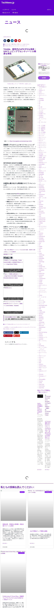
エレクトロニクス (15, 46)
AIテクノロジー (42, 144)
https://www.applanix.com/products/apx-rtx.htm (21, 141)
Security (41, 381)
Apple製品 (41, 172)
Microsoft (41, 319)
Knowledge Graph (43, 305)
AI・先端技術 (42, 127)
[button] (4, 40)
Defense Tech (42, 219)
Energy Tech (42, 241)
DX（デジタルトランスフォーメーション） (43, 228)
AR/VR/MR (41, 179)
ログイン (49, 9)
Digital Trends (42, 221)
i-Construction (42, 278)
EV (39, 245)
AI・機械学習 (42, 129)
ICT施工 (41, 280)
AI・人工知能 (42, 125)
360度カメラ (42, 90)
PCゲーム (41, 357)
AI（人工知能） (42, 132)
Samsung (41, 374)
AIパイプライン (42, 145)
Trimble (6, 46)
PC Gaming (41, 345)
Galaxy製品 (41, 258)
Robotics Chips (42, 366)
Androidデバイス (43, 162)
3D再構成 (41, 98)
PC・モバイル (42, 350)
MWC (40, 329)
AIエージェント (42, 137)
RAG (40, 362)
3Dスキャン (41, 93)
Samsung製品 (42, 379)
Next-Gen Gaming (43, 332)
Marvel (40, 315)
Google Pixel (42, 266)
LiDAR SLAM (42, 312)
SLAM (40, 382)
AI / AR (40, 107)
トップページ (6, 9)
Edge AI (41, 234)
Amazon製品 (42, 159)
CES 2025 (41, 211)
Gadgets (41, 256)
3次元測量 (41, 100)
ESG (40, 243)
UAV (9, 46)
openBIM (41, 339)
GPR (40, 271)
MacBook (41, 313)
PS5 (40, 359)
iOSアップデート (43, 285)
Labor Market (42, 307)
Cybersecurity (42, 218)
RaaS (40, 361)
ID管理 (40, 282)
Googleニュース (42, 268)
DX (39, 224)
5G (39, 102)
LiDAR (40, 310)
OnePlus (41, 335)
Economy (41, 233)
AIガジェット (42, 139)
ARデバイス (41, 184)
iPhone (40, 295)
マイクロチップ (23, 46)
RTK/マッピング (42, 367)
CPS (40, 216)
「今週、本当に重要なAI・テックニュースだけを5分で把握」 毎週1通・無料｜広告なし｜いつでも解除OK (19, 250)
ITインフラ (41, 300)
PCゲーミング (42, 355)
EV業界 (40, 246)
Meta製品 (41, 317)
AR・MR (41, 177)
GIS (40, 263)
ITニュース (41, 303)
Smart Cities (42, 386)
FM (39, 250)
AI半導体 (41, 154)
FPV (40, 251)
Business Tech (42, 208)
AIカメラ (41, 140)
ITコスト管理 (42, 302)
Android (40, 160)
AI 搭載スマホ (42, 113)
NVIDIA (40, 334)
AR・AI (40, 176)
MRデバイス (42, 324)
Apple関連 (41, 174)
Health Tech (41, 273)
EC (39, 231)
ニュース (14, 9)
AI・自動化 (41, 130)
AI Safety (41, 112)
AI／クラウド (42, 134)
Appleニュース (42, 171)
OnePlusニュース (43, 337)
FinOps (40, 248)
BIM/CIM (41, 201)
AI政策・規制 (42, 157)
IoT (39, 287)
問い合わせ (15, 12)
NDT (40, 330)
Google (40, 265)
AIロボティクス (42, 152)
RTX (18, 193)
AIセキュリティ (42, 142)
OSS (40, 344)
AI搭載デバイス (42, 155)
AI (39, 105)
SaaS (40, 369)
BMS (40, 202)
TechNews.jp (7, 2)
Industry (41, 283)
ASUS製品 (41, 186)
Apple (40, 166)
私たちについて (6, 12)
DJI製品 (41, 223)
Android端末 (42, 164)
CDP (40, 209)
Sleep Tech (41, 384)
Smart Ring (41, 387)
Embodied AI (42, 236)
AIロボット (41, 150)
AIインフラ (41, 135)
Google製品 (41, 270)
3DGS (40, 92)
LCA (40, 308)
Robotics (41, 364)
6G (39, 103)
